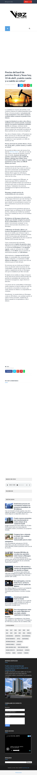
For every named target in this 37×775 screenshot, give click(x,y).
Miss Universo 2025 (23, 647)
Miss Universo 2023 (11, 647)
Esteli (18, 638)
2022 (7, 633)
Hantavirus (25, 638)
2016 (7, 630)
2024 (15, 633)
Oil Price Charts (14, 152)
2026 (24, 633)
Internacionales (9, 368)
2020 (24, 630)
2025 (20, 633)
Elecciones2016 (26, 635)
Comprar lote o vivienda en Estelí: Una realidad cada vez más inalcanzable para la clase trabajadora (18, 538)
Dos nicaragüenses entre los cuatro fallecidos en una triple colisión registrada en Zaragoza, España (18, 613)
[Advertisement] (18, 50)
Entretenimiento (10, 638)
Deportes (17, 635)
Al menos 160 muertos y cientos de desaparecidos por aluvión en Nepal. (23, 568)
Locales (18, 644)
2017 (11, 630)
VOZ (14, 767)
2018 (15, 630)
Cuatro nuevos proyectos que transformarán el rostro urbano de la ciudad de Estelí (16, 668)
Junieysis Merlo (10, 644)
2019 (20, 630)
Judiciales (19, 641)
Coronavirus (9, 635)
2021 (28, 630)
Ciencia (29, 633)
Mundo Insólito (10, 650)
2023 (11, 633)
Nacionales (20, 650)
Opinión (27, 650)
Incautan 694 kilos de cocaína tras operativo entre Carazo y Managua (22, 554)
